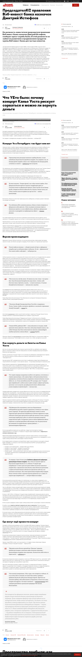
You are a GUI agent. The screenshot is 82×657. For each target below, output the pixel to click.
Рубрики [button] (26, 5)
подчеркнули (26, 164)
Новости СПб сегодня (21, 635)
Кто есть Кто (59, 5)
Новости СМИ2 (6, 91)
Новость (7, 635)
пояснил (17, 225)
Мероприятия (45, 5)
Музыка (47, 635)
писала (23, 308)
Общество (42, 635)
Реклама (52, 5)
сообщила (5, 293)
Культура (37, 635)
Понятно (77, 654)
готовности (6, 539)
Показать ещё (64, 58)
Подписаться (51, 1)
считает (32, 332)
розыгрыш (27, 169)
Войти (75, 5)
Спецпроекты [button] (35, 5)
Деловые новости (30, 635)
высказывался (17, 336)
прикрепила (11, 314)
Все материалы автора (18, 28)
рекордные (5, 532)
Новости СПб (13, 635)
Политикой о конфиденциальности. (29, 655)
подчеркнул (21, 554)
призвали (41, 211)
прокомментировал (40, 581)
